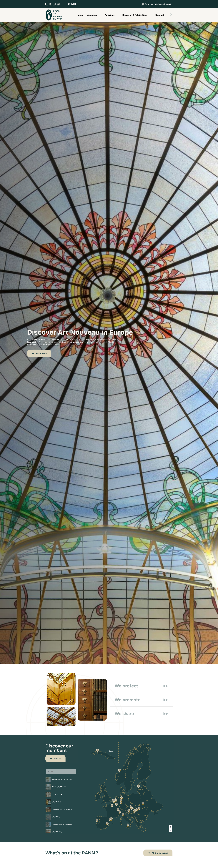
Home (80, 15)
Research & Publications (134, 15)
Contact (159, 15)
